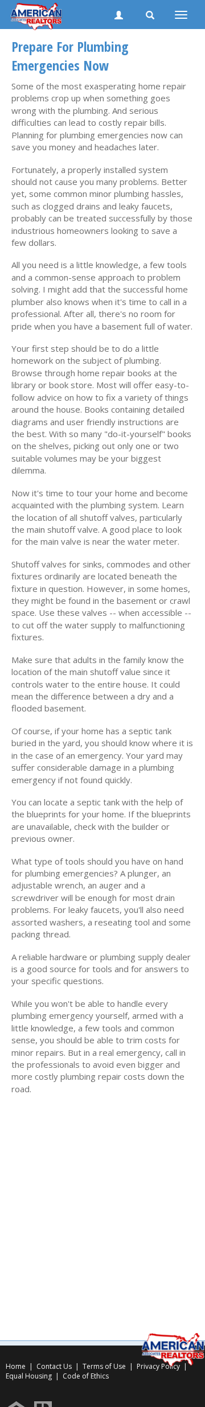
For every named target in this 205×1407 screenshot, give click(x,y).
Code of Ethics (86, 1376)
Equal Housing (30, 1376)
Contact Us (54, 1366)
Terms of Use (104, 1366)
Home (16, 1366)
